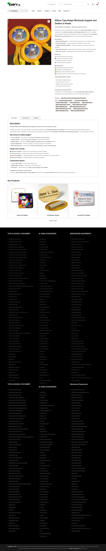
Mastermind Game (44, 333)
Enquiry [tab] (36, 118)
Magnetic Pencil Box (76, 262)
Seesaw (42, 273)
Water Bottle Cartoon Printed (78, 294)
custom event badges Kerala (81, 100)
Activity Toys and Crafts (77, 249)
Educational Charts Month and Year (17, 252)
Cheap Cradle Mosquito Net (15, 317)
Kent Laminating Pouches (46, 291)
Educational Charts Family (15, 275)
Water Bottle (75, 322)
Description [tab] (14, 118)
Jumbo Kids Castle (76, 307)
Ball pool (42, 299)
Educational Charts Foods (15, 241)
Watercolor (43, 351)
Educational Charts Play (77, 278)
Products (46, 11)
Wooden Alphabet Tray (45, 257)
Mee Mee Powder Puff (14, 349)
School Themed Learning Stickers (17, 283)
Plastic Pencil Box (76, 265)
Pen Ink (42, 354)
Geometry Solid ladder (45, 380)
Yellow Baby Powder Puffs (15, 346)
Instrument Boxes (44, 349)
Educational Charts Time (15, 244)
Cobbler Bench (43, 249)
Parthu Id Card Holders (45, 286)
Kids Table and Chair (45, 307)
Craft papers (43, 372)
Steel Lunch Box (75, 260)
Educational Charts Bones (78, 283)
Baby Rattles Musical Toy (15, 362)
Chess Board (12, 380)
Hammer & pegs (44, 247)
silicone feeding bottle (14, 336)
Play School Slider (44, 270)
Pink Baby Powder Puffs (14, 343)
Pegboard (42, 244)
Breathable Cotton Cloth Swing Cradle (18, 312)
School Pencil (43, 359)
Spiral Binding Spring (76, 312)
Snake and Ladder (76, 380)
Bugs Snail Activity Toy (77, 244)
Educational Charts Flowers (15, 281)
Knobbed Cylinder (76, 330)
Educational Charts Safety (15, 262)
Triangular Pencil (13, 299)
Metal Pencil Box (76, 268)
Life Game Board (44, 325)
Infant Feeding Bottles (14, 341)
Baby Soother (12, 354)
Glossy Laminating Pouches (78, 317)
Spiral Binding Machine (77, 354)
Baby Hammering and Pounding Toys (80, 241)
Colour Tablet (75, 336)
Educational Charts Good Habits (79, 275)
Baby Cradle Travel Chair (15, 322)
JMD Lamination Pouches (46, 288)
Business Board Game (77, 359)
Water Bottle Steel (76, 296)
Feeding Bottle (12, 356)
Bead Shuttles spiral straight (47, 252)
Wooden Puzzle (44, 254)
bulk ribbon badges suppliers (65, 100)
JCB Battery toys (76, 362)
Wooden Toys (43, 383)
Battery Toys (12, 372)
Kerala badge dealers (75, 102)
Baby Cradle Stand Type (14, 320)
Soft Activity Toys (76, 370)
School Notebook (44, 338)
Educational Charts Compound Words (18, 257)
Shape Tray (43, 262)
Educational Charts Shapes (78, 273)
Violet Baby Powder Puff (15, 351)
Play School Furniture (77, 304)
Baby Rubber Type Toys (14, 367)
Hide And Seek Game (45, 320)
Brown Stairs (43, 241)
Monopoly (42, 309)
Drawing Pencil (43, 346)
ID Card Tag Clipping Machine (79, 351)
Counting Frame (44, 343)
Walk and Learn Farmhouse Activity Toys (81, 377)
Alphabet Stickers (13, 291)
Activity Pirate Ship (76, 252)
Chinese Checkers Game (46, 330)
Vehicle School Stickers (15, 288)
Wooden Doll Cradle (14, 309)
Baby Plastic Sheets (14, 370)
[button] (48, 21)
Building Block (43, 278)
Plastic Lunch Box (76, 257)
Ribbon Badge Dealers (87, 102)
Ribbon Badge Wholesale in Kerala (77, 106)
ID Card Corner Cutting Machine (47, 281)
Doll (41, 377)
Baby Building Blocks (14, 375)
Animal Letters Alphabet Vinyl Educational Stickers (21, 286)
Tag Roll (42, 268)
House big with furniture (77, 270)
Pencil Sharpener (44, 364)
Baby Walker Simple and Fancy (16, 325)
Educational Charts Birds (77, 288)
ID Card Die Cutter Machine (78, 346)
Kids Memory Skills (45, 312)
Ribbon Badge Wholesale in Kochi (63, 108)
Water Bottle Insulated (77, 299)
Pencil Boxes (43, 356)
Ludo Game (43, 315)
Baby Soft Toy (12, 364)
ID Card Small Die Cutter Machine (80, 349)
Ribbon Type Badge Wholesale (78, 110)
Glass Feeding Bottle (14, 338)
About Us (39, 11)
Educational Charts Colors (78, 286)
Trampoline (43, 275)
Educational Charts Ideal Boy (16, 260)
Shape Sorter (43, 260)
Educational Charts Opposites (16, 268)
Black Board (43, 304)
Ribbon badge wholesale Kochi (81, 108)
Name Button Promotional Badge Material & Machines (73, 98)
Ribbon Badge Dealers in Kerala (63, 104)
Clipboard (42, 367)
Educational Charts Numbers (78, 281)
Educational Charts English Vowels (17, 265)
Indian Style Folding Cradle (15, 307)
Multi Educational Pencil (15, 302)
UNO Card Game (44, 317)
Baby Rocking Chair (13, 315)
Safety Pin (11, 359)
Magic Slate (43, 336)
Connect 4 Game (44, 322)
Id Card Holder (43, 283)
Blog (59, 11)
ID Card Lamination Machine (78, 375)
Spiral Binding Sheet (76, 309)
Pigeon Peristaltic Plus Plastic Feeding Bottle (20, 333)
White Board (43, 302)
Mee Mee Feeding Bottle (15, 328)
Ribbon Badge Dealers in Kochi (80, 104)
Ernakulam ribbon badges (61, 102)
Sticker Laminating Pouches (78, 320)
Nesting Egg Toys (44, 375)
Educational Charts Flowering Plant (17, 249)
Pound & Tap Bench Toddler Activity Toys (81, 364)
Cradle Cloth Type (13, 304)
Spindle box (43, 239)
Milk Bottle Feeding (13, 330)
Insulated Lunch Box (76, 254)
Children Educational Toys (78, 367)
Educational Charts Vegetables (16, 247)
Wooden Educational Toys (78, 343)
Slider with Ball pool (45, 296)
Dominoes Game (44, 328)
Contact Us (66, 11)
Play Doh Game (44, 341)
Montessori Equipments (77, 341)
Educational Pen (13, 296)
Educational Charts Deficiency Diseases (18, 278)
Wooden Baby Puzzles (14, 377)
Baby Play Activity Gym (77, 247)
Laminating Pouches (45, 294)
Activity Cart (74, 372)
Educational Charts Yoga (15, 270)
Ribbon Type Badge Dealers (62, 110)
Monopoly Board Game (77, 356)
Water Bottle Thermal (77, 302)
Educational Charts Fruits (15, 239)
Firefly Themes (83, 548)
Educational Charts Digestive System (18, 254)
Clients (54, 11)
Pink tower (74, 328)
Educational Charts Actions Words (80, 291)
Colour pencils (43, 370)
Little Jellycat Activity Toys (78, 239)
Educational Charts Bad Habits (16, 273)
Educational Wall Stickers (15, 294)
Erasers (42, 362)
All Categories (14, 10)
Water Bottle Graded (76, 325)
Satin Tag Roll (43, 265)
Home (33, 11)
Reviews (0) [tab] (26, 118)
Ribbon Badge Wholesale (61, 106)
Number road (75, 333)
